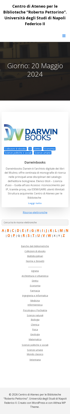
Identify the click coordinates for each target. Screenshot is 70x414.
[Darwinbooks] (35, 134)
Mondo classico (35, 354)
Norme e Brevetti (35, 261)
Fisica (35, 329)
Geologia (35, 334)
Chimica (35, 324)
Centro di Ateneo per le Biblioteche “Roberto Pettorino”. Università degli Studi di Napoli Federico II (35, 14)
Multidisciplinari (35, 256)
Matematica (35, 339)
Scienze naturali (35, 315)
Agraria (35, 270)
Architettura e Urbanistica (35, 275)
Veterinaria (35, 359)
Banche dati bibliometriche (35, 246)
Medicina (35, 300)
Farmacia (35, 290)
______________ (35, 266)
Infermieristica (35, 304)
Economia (49, 148)
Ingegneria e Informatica (35, 295)
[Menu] (64, 36)
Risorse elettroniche (35, 212)
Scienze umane (43, 152)
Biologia (35, 319)
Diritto (37, 148)
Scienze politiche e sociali (18, 152)
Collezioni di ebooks (15, 148)
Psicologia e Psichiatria (35, 310)
